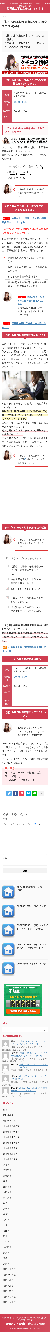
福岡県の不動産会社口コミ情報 (25, 8)
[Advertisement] (25, 494)
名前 (5, 858)
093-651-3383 (20, 102)
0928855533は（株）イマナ (31, 963)
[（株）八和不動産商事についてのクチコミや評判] (28, 793)
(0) (25, 459)
